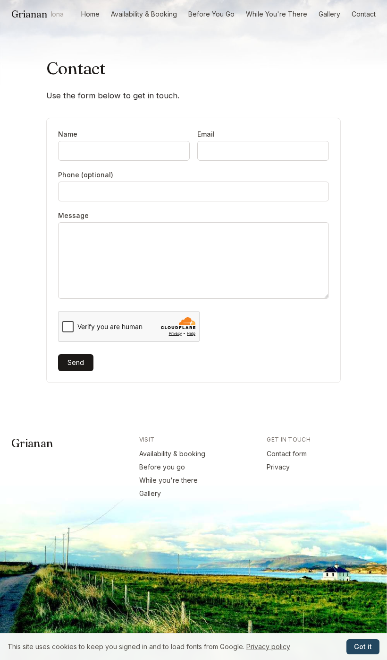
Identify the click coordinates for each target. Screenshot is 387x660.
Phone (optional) (85, 175)
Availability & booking (172, 454)
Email (206, 134)
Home (90, 14)
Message (73, 215)
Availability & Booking (144, 14)
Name (67, 134)
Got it (363, 647)
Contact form (287, 454)
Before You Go (211, 14)
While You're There (276, 14)
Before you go (162, 467)
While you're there (168, 480)
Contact (364, 14)
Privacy (278, 467)
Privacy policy (268, 647)
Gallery (329, 14)
